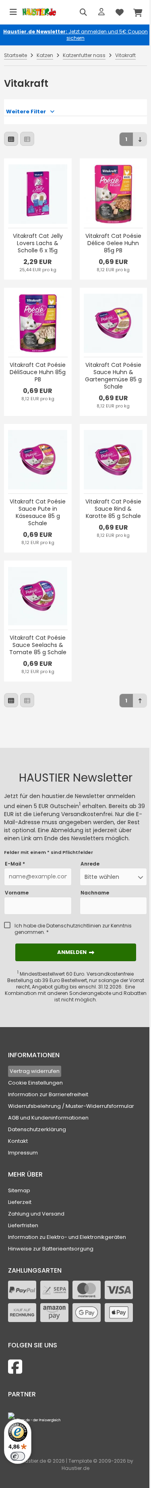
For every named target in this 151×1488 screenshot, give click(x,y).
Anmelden (75, 952)
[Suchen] (83, 12)
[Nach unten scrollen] (140, 139)
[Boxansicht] (11, 139)
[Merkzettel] (120, 12)
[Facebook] (15, 1367)
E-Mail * (15, 864)
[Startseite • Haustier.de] (39, 12)
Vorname (17, 893)
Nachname (95, 893)
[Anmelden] (101, 12)
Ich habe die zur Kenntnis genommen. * (73, 929)
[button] (113, 877)
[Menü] (13, 12)
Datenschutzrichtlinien (73, 925)
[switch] (17, 1456)
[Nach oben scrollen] (140, 700)
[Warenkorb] (138, 12)
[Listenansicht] (27, 139)
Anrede (90, 864)
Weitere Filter (26, 111)
